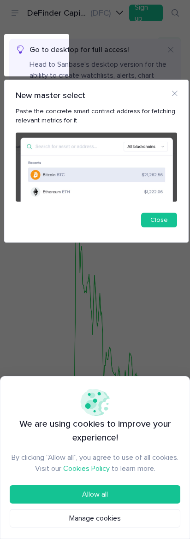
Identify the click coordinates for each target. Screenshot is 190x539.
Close (159, 220)
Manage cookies (95, 518)
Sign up (141, 13)
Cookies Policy (86, 468)
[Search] (175, 13)
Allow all (95, 494)
